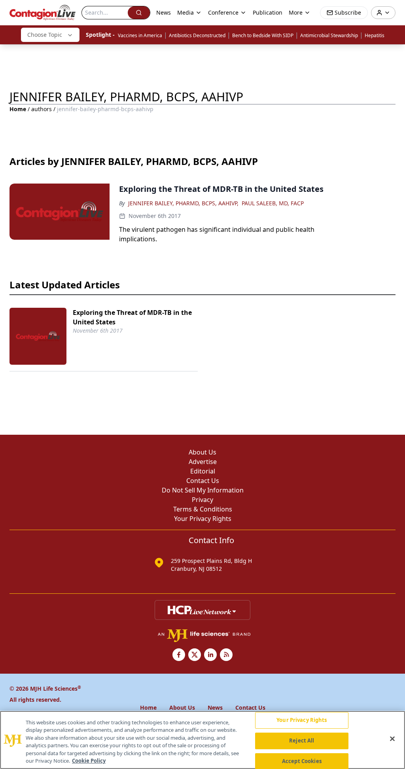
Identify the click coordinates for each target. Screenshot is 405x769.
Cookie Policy (89, 760)
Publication (267, 12)
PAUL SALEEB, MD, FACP (273, 203)
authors (41, 109)
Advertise (203, 461)
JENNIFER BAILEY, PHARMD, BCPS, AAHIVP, (183, 203)
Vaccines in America (140, 35)
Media (185, 12)
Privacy (202, 499)
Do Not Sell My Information (203, 490)
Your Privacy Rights (202, 518)
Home (17, 109)
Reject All (301, 740)
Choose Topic (44, 34)
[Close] (392, 739)
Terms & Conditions (202, 509)
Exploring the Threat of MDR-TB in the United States (132, 317)
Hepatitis (374, 35)
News (163, 12)
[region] (202, 740)
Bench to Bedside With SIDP (262, 35)
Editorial (202, 471)
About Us (202, 452)
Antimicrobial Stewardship (329, 35)
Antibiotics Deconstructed (197, 35)
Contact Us (202, 480)
